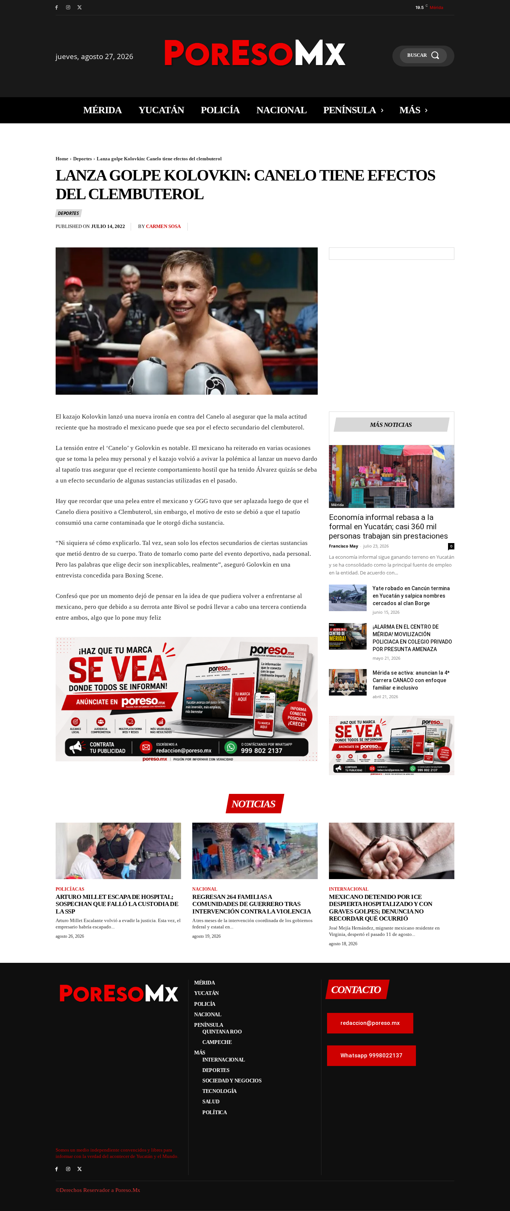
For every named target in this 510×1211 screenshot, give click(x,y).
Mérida (337, 504)
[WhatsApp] (412, 228)
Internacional (348, 889)
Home (62, 158)
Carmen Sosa (163, 226)
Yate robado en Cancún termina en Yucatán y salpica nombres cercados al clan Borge (411, 595)
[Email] (429, 228)
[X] (80, 8)
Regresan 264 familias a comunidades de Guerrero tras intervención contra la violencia (251, 904)
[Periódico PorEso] (255, 52)
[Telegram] (446, 228)
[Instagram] (68, 8)
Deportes (82, 158)
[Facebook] (56, 8)
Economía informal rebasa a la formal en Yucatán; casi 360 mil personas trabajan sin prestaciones (388, 526)
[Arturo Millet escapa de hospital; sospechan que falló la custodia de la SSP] (118, 851)
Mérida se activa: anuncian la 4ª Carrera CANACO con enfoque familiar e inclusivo (411, 680)
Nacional (204, 889)
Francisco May (343, 546)
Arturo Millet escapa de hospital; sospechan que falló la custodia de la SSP (117, 904)
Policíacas (70, 889)
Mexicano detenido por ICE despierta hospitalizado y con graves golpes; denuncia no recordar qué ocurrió (380, 907)
